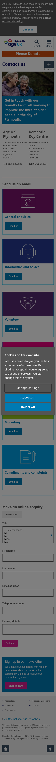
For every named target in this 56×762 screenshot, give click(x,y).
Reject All (28, 407)
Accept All (28, 397)
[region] (28, 381)
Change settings (28, 388)
